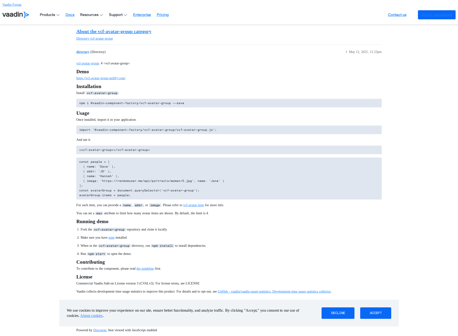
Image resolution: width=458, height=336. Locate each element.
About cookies (91, 316)
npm (111, 237)
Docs (70, 15)
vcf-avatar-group (87, 63)
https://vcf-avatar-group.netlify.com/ (100, 78)
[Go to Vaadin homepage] (15, 14)
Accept (376, 313)
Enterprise (142, 15)
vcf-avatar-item (193, 205)
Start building (437, 14)
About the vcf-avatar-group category (113, 31)
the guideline (145, 268)
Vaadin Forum (11, 4)
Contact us (397, 15)
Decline (338, 313)
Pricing (163, 15)
